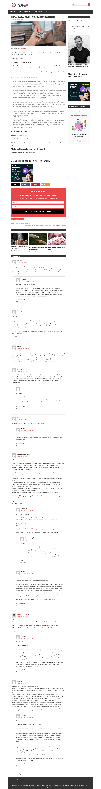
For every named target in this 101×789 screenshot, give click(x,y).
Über (47, 12)
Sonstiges (21, 19)
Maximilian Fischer (22, 614)
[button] (15, 184)
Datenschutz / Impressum (17, 779)
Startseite (12, 12)
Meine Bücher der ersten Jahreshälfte (20, 223)
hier (76, 28)
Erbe (12, 219)
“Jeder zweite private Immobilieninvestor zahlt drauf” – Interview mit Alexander (45, 225)
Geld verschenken (19, 219)
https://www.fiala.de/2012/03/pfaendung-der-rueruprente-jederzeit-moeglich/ (36, 529)
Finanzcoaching (38, 12)
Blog (20, 12)
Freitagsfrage (27, 12)
